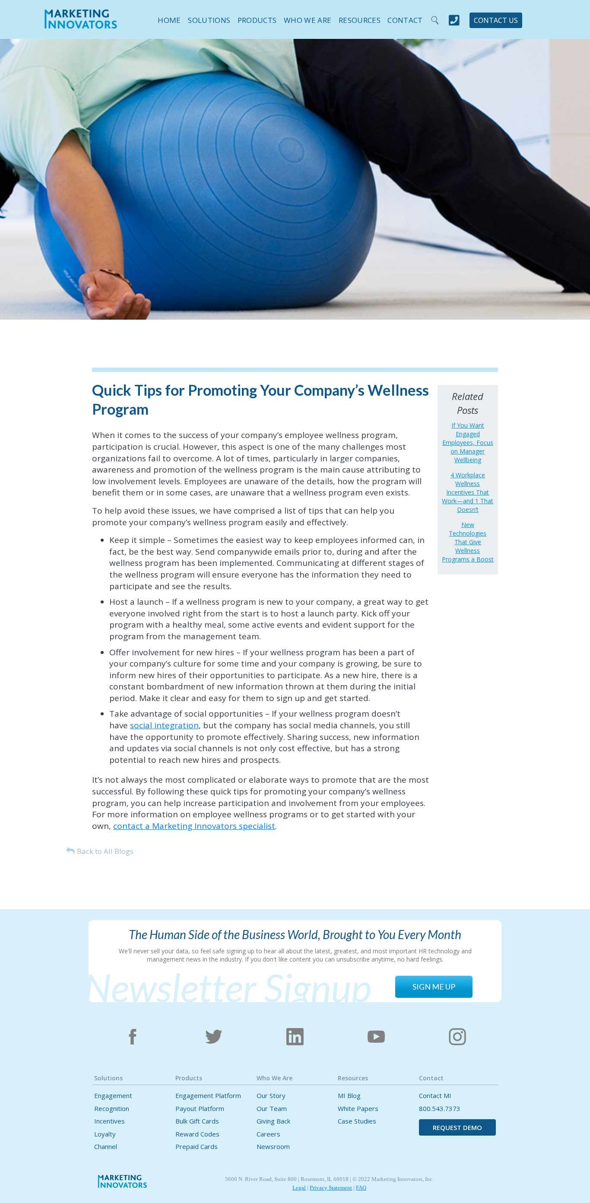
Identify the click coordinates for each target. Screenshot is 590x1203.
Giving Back (273, 1121)
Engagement (113, 1096)
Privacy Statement (331, 1187)
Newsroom (273, 1147)
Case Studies (357, 1121)
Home (169, 20)
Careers (268, 1134)
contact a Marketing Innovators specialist (194, 826)
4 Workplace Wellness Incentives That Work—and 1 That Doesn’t (467, 492)
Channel (105, 1147)
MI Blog (349, 1096)
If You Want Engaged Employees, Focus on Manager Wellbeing (467, 442)
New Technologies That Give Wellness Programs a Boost (468, 542)
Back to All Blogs (105, 851)
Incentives (109, 1121)
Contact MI (435, 1096)
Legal (299, 1187)
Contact (404, 20)
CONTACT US (496, 20)
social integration (164, 725)
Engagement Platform (208, 1096)
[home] (80, 24)
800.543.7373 (439, 1109)
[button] (206, 18)
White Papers (358, 1109)
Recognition (111, 1109)
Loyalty (105, 1134)
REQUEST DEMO (457, 1127)
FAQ (361, 1187)
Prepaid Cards (196, 1147)
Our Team (272, 1109)
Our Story (271, 1096)
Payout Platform (199, 1109)
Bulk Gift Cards (197, 1121)
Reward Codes (197, 1134)
